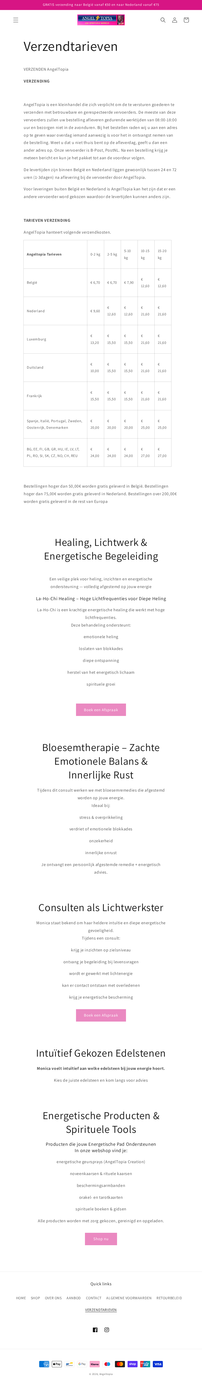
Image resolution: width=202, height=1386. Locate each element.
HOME (21, 1298)
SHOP (35, 1298)
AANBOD (74, 1298)
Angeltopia (106, 1374)
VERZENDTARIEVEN (101, 1309)
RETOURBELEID (169, 1298)
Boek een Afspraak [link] (101, 709)
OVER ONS (53, 1298)
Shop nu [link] (101, 1238)
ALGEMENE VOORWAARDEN (129, 1298)
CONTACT (94, 1298)
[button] (16, 20)
